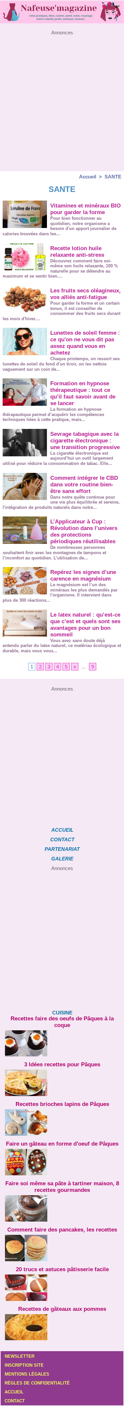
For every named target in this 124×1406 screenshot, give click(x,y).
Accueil (87, 176)
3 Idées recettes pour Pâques (62, 1064)
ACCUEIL (62, 830)
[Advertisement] (62, 97)
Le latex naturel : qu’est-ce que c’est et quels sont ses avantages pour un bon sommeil (85, 625)
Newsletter (19, 1356)
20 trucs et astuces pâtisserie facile (62, 1269)
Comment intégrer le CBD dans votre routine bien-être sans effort (84, 484)
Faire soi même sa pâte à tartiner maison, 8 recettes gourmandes (62, 1186)
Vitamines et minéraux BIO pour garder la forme (85, 209)
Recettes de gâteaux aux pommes (62, 1309)
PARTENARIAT (62, 849)
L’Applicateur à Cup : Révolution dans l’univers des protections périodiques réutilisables (83, 531)
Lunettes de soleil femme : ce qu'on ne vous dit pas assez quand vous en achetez (85, 343)
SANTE (112, 176)
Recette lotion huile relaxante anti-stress (77, 251)
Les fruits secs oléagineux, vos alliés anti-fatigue (85, 293)
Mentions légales (27, 1374)
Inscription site (24, 1365)
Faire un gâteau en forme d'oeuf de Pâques (62, 1144)
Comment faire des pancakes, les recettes (62, 1230)
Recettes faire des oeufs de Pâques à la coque (62, 1021)
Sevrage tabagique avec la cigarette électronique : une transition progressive (85, 440)
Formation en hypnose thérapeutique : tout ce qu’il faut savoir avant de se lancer (82, 393)
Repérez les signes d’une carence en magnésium (83, 575)
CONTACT (62, 839)
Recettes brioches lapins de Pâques (62, 1104)
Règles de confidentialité (37, 1383)
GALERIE (62, 858)
